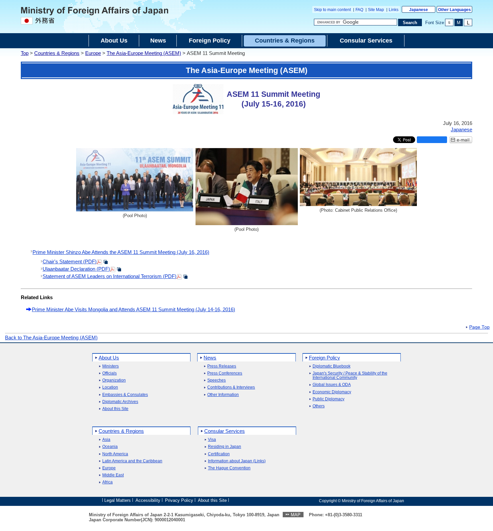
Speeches (216, 380)
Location (110, 387)
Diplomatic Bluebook (331, 366)
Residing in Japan (224, 447)
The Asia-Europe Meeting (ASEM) (144, 53)
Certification (219, 454)
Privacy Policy (179, 500)
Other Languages (454, 9)
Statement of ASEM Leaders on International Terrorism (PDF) (109, 276)
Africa (107, 482)
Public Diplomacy (328, 399)
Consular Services (224, 431)
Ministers (110, 366)
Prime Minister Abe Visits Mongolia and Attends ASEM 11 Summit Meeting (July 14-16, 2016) (133, 309)
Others (319, 406)
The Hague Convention (229, 468)
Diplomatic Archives (120, 402)
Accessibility (147, 500)
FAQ (359, 9)
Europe (93, 53)
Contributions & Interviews (231, 387)
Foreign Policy (324, 357)
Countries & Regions (56, 53)
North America (115, 454)
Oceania (110, 447)
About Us (109, 357)
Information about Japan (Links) (237, 461)
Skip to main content (332, 9)
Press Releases (221, 366)
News (210, 357)
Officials (109, 373)
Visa (212, 440)
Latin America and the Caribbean (132, 461)
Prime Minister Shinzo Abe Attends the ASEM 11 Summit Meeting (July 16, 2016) (121, 252)
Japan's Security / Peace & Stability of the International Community (350, 375)
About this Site (115, 409)
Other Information (223, 395)
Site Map (376, 9)
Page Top (479, 327)
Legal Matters (117, 500)
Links (393, 9)
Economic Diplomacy (332, 392)
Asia (106, 440)
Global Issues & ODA (332, 385)
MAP (295, 514)
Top (25, 53)
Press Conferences (224, 373)
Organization (114, 380)
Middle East (113, 475)
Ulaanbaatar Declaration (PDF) (76, 269)
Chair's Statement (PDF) (70, 261)
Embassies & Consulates (125, 395)
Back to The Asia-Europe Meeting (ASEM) (51, 337)
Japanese (418, 9)
